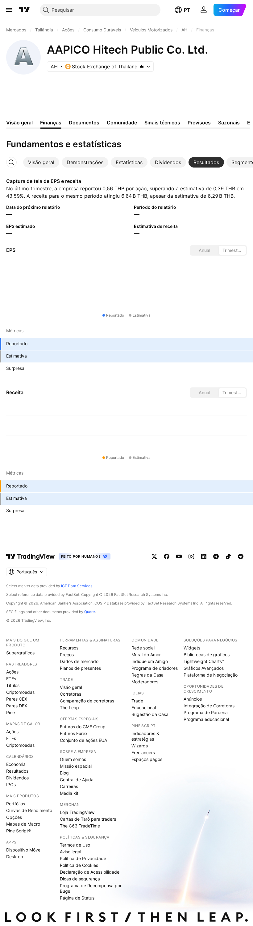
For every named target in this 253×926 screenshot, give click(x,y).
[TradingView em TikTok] (228, 556)
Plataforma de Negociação (211, 674)
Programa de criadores (154, 668)
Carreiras (69, 786)
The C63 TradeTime (80, 825)
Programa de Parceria (206, 712)
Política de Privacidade (83, 858)
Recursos (69, 647)
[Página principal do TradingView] (24, 10)
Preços (67, 654)
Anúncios (193, 699)
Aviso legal (70, 851)
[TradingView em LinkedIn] (203, 556)
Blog (64, 772)
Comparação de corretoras (87, 700)
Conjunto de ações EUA (83, 740)
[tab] (41, 162)
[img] (141, 66)
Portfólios (15, 803)
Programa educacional (206, 719)
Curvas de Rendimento (29, 810)
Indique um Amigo (149, 661)
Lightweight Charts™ (204, 661)
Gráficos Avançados (204, 668)
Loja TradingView (77, 812)
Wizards (139, 745)
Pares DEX (16, 705)
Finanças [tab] (50, 122)
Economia (16, 764)
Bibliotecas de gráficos (207, 654)
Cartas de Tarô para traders (88, 819)
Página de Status (77, 897)
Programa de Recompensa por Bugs (91, 888)
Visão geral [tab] (19, 122)
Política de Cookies (79, 865)
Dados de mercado (79, 661)
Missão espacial (76, 766)
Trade (137, 700)
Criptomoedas (20, 692)
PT (187, 10)
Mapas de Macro (23, 824)
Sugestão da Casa (149, 714)
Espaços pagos (146, 759)
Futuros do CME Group (83, 726)
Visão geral (71, 687)
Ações (12, 671)
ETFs (11, 678)
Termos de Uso (75, 844)
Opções (14, 817)
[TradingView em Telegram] (216, 556)
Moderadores (144, 681)
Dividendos (17, 777)
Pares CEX (16, 699)
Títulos (12, 685)
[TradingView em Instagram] (191, 556)
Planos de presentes (80, 668)
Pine (10, 712)
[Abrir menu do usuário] (203, 10)
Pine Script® (18, 830)
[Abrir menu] (9, 10)
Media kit (69, 793)
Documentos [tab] (84, 122)
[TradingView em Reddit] (240, 556)
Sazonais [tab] (229, 122)
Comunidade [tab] (122, 122)
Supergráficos (20, 652)
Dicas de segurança (80, 878)
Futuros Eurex (74, 733)
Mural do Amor (146, 654)
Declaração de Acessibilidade (89, 872)
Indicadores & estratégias (145, 736)
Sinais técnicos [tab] (162, 122)
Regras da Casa (147, 674)
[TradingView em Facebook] (166, 556)
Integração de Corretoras (209, 705)
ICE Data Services (76, 586)
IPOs (11, 784)
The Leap (69, 707)
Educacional (143, 707)
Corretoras (70, 694)
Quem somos (73, 759)
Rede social (143, 647)
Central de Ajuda (76, 779)
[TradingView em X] (154, 556)
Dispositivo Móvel (23, 849)
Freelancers (143, 752)
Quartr (89, 611)
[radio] (204, 250)
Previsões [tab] (199, 122)
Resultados (17, 771)
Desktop (14, 856)
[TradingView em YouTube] (179, 556)
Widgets (192, 647)
